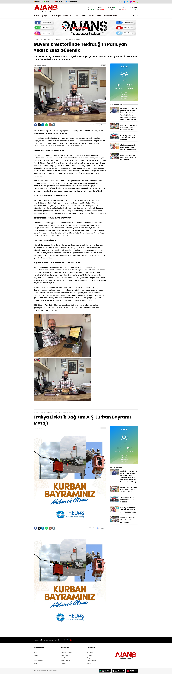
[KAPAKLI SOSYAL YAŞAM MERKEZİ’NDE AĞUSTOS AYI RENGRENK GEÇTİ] (114, 129)
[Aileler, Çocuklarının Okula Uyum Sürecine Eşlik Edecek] (114, 159)
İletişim (76, 16)
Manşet (36, 16)
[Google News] (100, 124)
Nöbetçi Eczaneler (66, 652)
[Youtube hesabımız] (134, 2)
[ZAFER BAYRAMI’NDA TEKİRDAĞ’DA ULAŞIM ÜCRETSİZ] (114, 139)
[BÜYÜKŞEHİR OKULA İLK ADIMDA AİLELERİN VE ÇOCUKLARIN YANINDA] (114, 149)
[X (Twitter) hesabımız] (127, 2)
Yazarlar (67, 16)
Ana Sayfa (37, 652)
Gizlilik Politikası (110, 16)
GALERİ (39, 2)
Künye (84, 16)
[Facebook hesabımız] (124, 2)
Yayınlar (63, 663)
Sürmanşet (56, 16)
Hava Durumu (65, 658)
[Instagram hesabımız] (131, 2)
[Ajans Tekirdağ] (46, 13)
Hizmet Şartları (95, 16)
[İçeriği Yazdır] (53, 124)
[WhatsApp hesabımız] (137, 2)
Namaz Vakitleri (65, 655)
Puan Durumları (65, 661)
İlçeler (46, 16)
